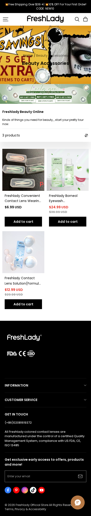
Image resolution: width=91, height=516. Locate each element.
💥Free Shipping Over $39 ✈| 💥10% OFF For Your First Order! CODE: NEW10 (46, 6)
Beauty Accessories (52, 55)
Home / (29, 55)
